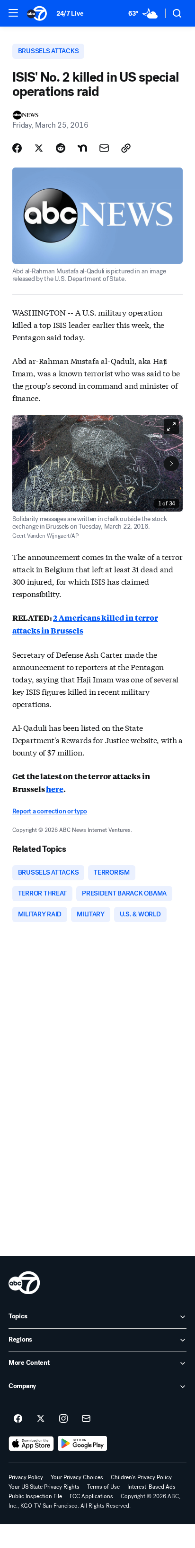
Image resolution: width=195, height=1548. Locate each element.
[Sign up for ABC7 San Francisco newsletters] (86, 1418)
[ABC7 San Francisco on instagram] (63, 1418)
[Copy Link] (126, 148)
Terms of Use (103, 1487)
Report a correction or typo (49, 811)
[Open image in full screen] (171, 426)
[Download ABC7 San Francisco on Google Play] (82, 1443)
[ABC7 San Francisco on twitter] (40, 1418)
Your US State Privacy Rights (44, 1487)
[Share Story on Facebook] (17, 148)
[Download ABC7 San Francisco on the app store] (31, 1443)
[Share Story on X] (39, 148)
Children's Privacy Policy (141, 1477)
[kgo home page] (24, 1282)
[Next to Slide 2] (171, 463)
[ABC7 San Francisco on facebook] (18, 1418)
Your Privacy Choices (77, 1477)
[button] (13, 12)
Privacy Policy (26, 1477)
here (54, 788)
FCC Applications (91, 1496)
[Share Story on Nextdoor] (82, 148)
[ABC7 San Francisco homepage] (37, 13)
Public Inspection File (35, 1496)
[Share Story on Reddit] (61, 148)
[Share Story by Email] (104, 148)
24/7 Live (69, 13)
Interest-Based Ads (151, 1487)
